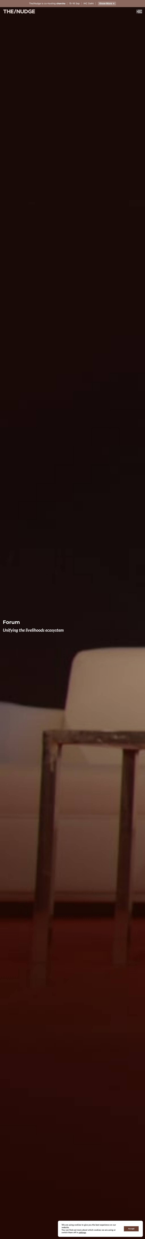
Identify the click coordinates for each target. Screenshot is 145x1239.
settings (82, 1232)
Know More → (107, 3)
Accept (131, 1228)
